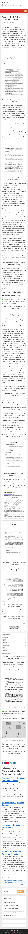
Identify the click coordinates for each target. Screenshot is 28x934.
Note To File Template (9, 902)
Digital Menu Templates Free (11, 905)
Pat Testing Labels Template (11, 915)
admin (12, 22)
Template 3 (14, 877)
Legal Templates (7, 877)
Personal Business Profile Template (13, 912)
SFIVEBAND (4, 2)
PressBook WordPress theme (16, 932)
